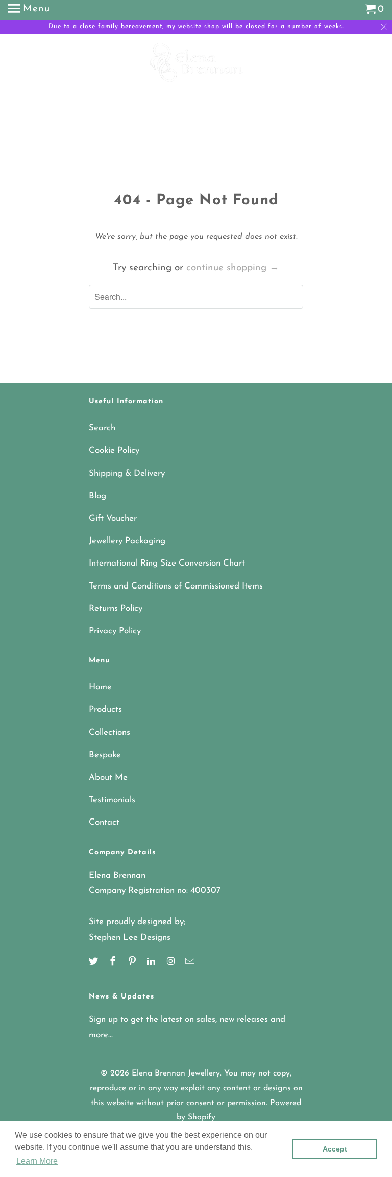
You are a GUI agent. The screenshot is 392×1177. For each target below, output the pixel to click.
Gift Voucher (113, 518)
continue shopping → (232, 268)
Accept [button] (335, 1149)
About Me (108, 777)
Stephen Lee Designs (129, 937)
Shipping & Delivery (127, 473)
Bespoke (105, 755)
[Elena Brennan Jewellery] (196, 70)
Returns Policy (115, 608)
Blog (97, 496)
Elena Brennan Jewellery (176, 1073)
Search (102, 428)
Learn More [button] (37, 1161)
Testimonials (112, 800)
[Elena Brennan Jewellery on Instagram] (171, 962)
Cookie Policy (114, 450)
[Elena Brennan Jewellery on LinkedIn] (152, 962)
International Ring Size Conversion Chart (167, 563)
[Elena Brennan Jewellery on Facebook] (113, 962)
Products (105, 709)
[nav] (29, 10)
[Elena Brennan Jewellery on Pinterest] (133, 962)
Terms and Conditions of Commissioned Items (176, 586)
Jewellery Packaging (127, 540)
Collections (109, 732)
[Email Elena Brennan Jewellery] (191, 962)
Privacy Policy (115, 631)
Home (100, 687)
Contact (104, 822)
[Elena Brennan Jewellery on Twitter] (94, 962)
